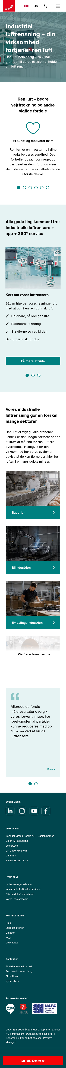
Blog (8, 923)
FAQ (8, 937)
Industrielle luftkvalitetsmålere (23, 889)
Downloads (12, 942)
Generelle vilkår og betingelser (23, 1038)
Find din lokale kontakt (19, 966)
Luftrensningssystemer (19, 884)
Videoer (10, 932)
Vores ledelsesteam (17, 899)
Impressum (17, 1034)
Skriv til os (12, 976)
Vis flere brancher (32, 654)
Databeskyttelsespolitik (39, 1034)
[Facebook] (47, 814)
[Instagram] (23, 814)
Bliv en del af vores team (20, 894)
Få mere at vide (33, 361)
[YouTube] (35, 814)
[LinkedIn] (11, 814)
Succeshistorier (15, 928)
